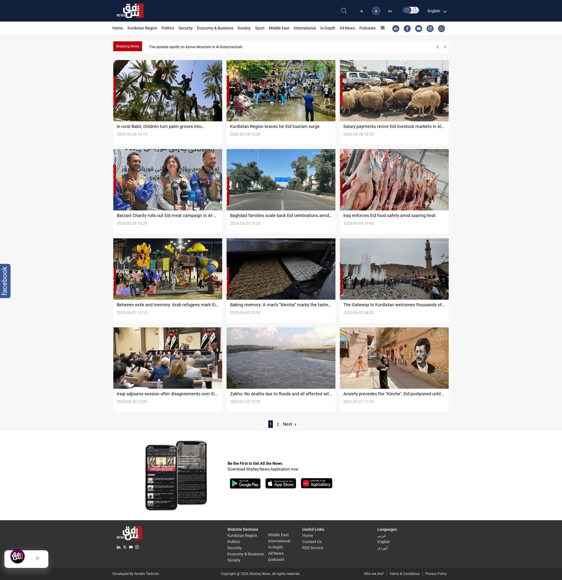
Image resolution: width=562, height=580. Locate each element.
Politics (168, 28)
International (305, 28)
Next (288, 424)
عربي (381, 535)
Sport (260, 28)
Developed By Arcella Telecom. (136, 574)
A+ (390, 11)
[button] (437, 47)
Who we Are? (374, 574)
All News (347, 28)
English (383, 541)
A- (361, 11)
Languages (387, 529)
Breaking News (127, 46)
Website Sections (242, 529)
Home (117, 28)
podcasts (367, 28)
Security (185, 28)
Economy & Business (215, 28)
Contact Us (312, 541)
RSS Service (312, 547)
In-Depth (327, 28)
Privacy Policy (436, 574)
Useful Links (313, 529)
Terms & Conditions (404, 574)
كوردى (382, 547)
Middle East (279, 28)
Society (244, 28)
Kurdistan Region (142, 28)
